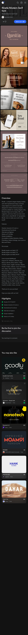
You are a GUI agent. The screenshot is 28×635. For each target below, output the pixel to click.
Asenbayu (7, 378)
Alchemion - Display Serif (9, 400)
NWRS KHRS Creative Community (12, 452)
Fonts (12, 378)
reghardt (7, 476)
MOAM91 (5, 450)
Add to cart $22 (20, 21)
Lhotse (6, 501)
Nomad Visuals (8, 402)
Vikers (6, 427)
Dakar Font (5, 499)
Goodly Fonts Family (8, 376)
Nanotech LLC (6, 425)
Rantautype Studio (9, 17)
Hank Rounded (6, 474)
